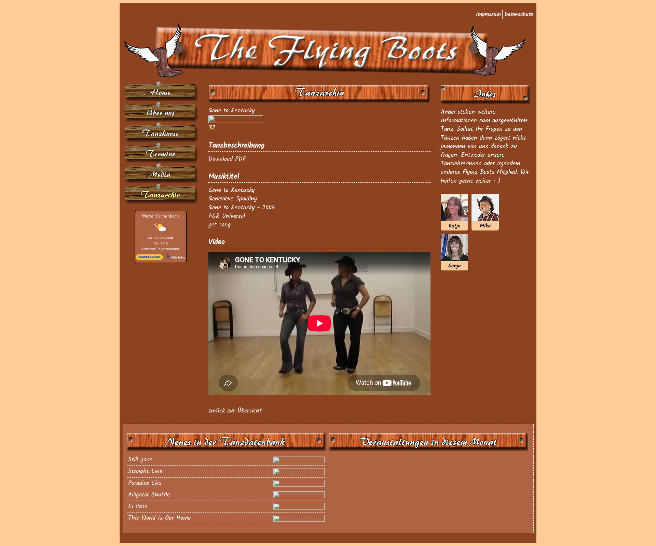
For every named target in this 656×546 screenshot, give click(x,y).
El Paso (137, 507)
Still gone (140, 460)
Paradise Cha (144, 483)
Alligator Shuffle (149, 495)
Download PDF (227, 159)
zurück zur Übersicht (235, 411)
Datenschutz (518, 14)
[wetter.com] (149, 258)
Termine (161, 154)
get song (219, 225)
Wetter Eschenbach (160, 216)
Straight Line (145, 471)
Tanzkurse (160, 133)
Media (160, 174)
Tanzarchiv (160, 195)
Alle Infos (178, 257)
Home (161, 92)
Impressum (488, 14)
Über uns (161, 113)
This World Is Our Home (159, 518)
